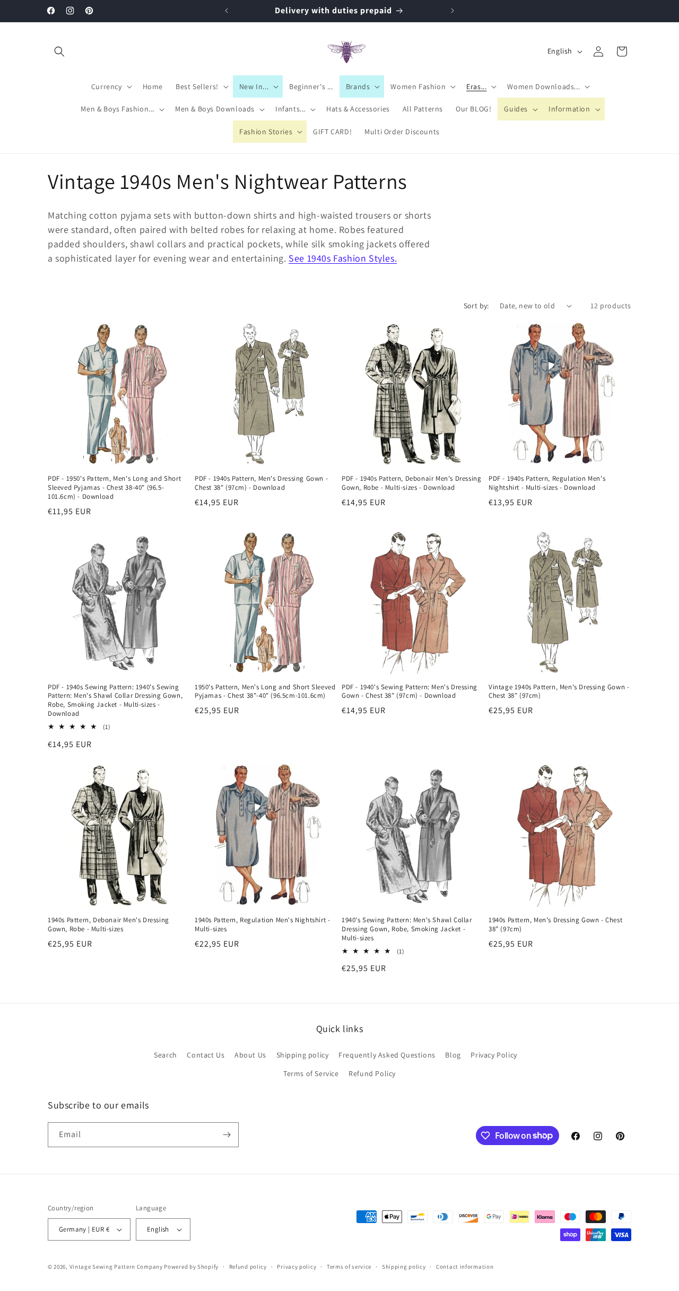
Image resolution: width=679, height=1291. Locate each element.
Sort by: (476, 305)
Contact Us (205, 1055)
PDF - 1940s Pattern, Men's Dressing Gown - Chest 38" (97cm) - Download (261, 483)
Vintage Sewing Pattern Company (116, 1266)
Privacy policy (296, 1266)
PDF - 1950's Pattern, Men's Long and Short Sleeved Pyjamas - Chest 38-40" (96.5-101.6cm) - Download (114, 487)
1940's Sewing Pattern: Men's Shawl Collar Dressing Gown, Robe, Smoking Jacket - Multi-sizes (407, 929)
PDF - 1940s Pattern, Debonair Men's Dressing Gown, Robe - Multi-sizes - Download (411, 483)
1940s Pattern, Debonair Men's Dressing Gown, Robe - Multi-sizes (108, 924)
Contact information (464, 1266)
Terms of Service (311, 1073)
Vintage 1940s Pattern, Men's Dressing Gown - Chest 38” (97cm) (559, 691)
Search (165, 1055)
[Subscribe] (226, 1134)
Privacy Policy (494, 1055)
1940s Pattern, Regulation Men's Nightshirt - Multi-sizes (262, 924)
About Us (250, 1055)
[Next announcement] (452, 11)
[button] (59, 51)
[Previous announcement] (226, 11)
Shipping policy (302, 1055)
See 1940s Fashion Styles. (343, 258)
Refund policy (248, 1266)
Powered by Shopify (191, 1266)
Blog (452, 1055)
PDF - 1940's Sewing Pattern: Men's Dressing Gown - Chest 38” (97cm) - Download (409, 691)
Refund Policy (372, 1073)
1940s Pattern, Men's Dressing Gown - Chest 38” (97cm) (555, 924)
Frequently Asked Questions (387, 1055)
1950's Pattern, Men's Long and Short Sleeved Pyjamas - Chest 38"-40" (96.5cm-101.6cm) (265, 691)
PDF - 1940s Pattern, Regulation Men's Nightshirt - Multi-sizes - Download (547, 483)
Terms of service (349, 1266)
